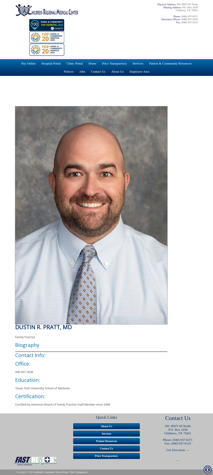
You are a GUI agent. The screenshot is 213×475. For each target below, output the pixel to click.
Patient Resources (106, 441)
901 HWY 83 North (178, 426)
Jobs (82, 71)
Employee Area (139, 71)
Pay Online (28, 63)
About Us (117, 71)
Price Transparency (114, 63)
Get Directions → (177, 450)
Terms (58, 472)
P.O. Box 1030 (177, 429)
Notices (69, 71)
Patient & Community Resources (170, 63)
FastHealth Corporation (44, 472)
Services (138, 63)
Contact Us (98, 71)
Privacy (65, 472)
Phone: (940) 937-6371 (178, 440)
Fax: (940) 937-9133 (178, 443)
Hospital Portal (51, 63)
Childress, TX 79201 (177, 433)
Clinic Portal (75, 63)
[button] (178, 459)
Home (92, 63)
